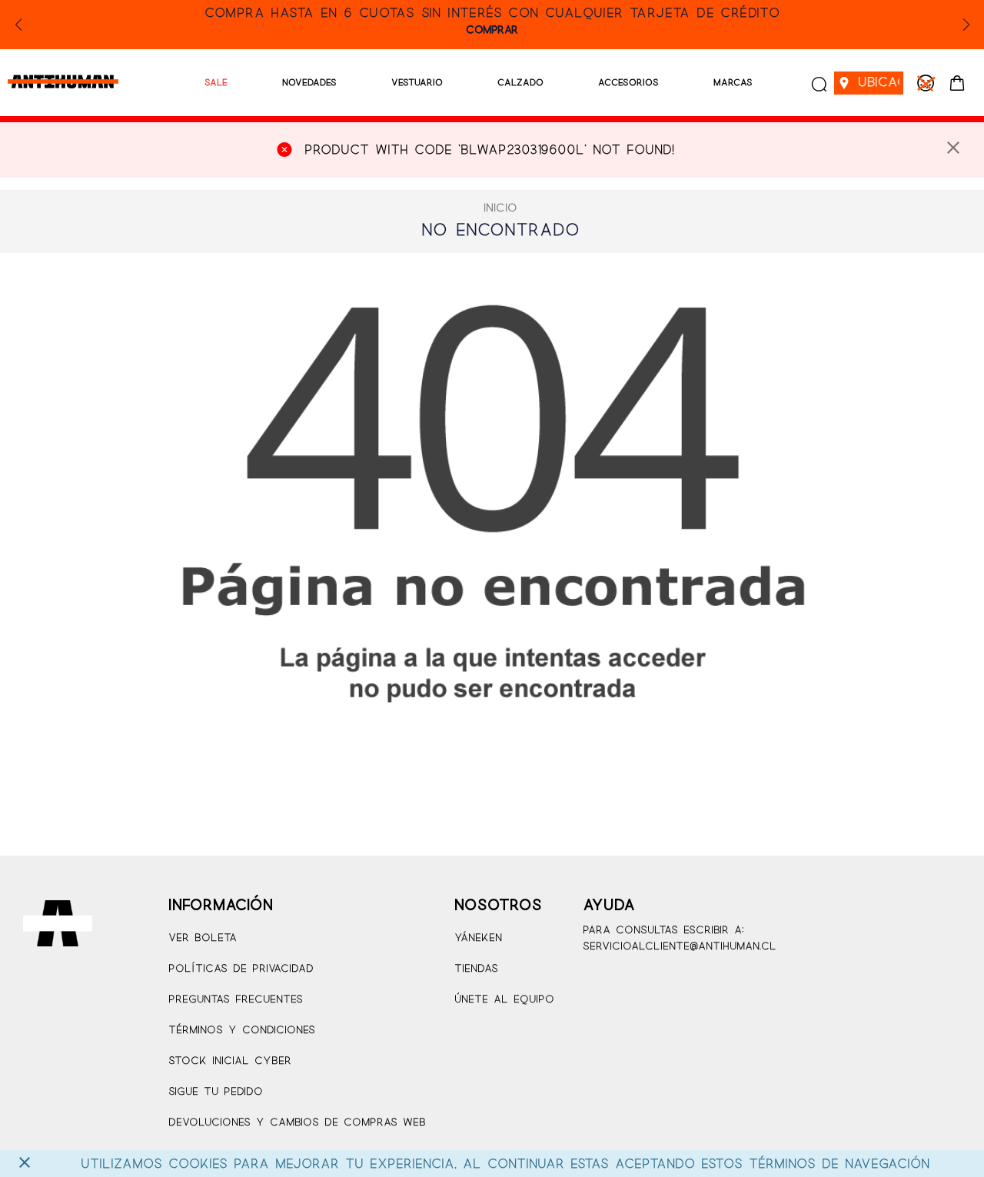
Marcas (733, 82)
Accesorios (628, 82)
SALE (216, 82)
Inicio (500, 208)
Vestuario (417, 82)
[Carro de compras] (957, 83)
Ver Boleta (202, 938)
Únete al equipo (504, 1000)
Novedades (309, 82)
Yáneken (478, 938)
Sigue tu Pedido (215, 1092)
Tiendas (476, 969)
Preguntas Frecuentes (235, 1000)
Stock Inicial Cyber (229, 1061)
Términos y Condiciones (241, 1031)
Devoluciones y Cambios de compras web (297, 1123)
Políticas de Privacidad (241, 969)
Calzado (520, 82)
